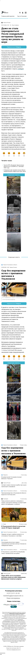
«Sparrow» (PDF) (14, 642)
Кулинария (5, 498)
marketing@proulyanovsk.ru (13, 596)
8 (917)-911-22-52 (13, 593)
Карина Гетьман (13, 267)
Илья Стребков (15, 25)
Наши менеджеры (13, 598)
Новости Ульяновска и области (10, 264)
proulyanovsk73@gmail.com (8, 629)
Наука (4, 524)
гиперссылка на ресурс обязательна (17, 613)
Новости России (6, 22)
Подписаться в (14, 47)
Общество (5, 474)
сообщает (21, 69)
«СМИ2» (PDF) (22, 641)
